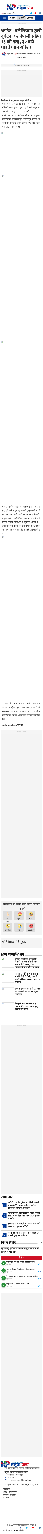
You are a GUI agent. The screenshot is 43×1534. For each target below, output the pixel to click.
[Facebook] (27, 13)
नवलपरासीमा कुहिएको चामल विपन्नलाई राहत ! (21, 1269)
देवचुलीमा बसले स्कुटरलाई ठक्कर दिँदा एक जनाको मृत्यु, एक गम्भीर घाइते (23, 1234)
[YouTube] (35, 13)
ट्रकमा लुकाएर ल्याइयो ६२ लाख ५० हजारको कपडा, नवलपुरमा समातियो (24, 1225)
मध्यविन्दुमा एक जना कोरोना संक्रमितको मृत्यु (20, 1262)
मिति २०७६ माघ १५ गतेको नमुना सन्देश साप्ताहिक (22, 1276)
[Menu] (5, 18)
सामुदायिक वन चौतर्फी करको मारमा (17, 1283)
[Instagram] (40, 13)
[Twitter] (31, 13)
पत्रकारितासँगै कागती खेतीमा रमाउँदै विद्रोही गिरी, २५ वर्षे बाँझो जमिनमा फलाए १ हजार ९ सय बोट (24, 1216)
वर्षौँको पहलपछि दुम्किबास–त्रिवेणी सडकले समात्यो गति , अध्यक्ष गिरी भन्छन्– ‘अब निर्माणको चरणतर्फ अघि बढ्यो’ (23, 1205)
